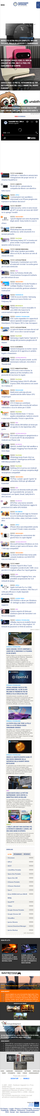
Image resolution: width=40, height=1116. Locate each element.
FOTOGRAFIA (11, 1073)
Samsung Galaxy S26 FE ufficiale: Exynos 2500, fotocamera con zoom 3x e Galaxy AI (19, 383)
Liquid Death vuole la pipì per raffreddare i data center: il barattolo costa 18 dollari (17, 795)
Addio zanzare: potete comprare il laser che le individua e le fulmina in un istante (19, 651)
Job (17, 1112)
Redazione (21, 1110)
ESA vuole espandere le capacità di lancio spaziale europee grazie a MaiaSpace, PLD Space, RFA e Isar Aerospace (19, 320)
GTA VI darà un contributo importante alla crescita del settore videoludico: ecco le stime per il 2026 (19, 405)
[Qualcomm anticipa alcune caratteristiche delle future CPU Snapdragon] (5, 391)
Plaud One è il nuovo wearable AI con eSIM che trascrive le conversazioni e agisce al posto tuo (18, 310)
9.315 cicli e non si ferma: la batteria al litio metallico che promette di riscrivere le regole (17, 372)
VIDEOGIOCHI (18, 1071)
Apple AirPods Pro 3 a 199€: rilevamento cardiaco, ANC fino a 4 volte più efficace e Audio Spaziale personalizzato (19, 590)
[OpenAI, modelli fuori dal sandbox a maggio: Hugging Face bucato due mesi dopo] (5, 446)
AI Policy (36, 1108)
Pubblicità (5, 1110)
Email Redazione (33, 1110)
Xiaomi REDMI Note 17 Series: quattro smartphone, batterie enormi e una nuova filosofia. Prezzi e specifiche (19, 416)
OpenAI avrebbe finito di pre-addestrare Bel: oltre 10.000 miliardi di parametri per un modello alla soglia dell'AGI (16, 690)
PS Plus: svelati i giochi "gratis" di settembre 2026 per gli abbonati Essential (18, 481)
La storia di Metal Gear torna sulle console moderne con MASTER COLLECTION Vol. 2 (19, 557)
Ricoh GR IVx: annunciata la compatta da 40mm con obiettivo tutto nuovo (18, 188)
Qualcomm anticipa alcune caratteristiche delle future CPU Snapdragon (18, 394)
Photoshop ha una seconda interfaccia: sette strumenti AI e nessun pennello (18, 231)
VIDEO (18, 1073)
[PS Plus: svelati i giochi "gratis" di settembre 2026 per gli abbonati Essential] (5, 478)
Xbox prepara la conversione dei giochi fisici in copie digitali (22, 536)
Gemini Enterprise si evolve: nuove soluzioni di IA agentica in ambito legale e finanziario (19, 351)
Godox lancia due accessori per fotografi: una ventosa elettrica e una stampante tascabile (22, 1050)
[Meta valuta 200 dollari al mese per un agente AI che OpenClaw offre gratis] (5, 424)
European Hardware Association (31, 1105)
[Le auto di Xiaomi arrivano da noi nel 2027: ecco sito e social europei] (5, 329)
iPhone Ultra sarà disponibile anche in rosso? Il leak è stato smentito (24, 528)
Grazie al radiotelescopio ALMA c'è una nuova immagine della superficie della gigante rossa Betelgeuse (19, 760)
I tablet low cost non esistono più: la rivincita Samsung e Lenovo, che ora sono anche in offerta (19, 829)
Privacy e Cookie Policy (23, 1108)
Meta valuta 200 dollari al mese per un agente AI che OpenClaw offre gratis (19, 426)
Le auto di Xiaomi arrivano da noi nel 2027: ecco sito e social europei (24, 330)
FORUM (25, 1073)
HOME (2, 1071)
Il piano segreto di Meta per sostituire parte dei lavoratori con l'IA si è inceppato (18, 613)
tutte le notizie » (35, 629)
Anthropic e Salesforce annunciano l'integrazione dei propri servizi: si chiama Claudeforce (19, 177)
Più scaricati (18, 854)
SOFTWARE (27, 1071)
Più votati (27, 854)
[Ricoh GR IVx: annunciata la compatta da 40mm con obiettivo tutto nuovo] (5, 185)
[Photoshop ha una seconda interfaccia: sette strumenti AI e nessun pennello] (5, 229)
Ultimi (10, 854)
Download (9, 849)
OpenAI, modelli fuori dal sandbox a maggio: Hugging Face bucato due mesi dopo (19, 448)
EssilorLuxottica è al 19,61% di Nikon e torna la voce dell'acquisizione (22, 1049)
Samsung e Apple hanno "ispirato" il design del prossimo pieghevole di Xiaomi (19, 340)
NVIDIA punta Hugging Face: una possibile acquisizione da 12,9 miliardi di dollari (18, 578)
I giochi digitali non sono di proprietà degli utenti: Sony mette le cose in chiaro (20, 221)
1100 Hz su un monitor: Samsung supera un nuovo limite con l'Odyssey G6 (18, 299)
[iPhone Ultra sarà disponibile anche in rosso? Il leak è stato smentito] (5, 526)
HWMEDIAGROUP (34, 1073)
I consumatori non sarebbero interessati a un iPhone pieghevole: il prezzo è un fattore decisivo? (19, 199)
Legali (11, 1108)
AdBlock (13, 1110)
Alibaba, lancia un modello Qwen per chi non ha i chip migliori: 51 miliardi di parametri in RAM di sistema (18, 624)
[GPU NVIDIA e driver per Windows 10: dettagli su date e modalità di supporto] (5, 600)
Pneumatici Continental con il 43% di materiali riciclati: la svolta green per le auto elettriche (19, 264)
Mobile (26, 1078)
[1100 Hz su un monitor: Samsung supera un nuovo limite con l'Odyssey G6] (5, 296)
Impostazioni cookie (27, 1112)
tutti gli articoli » (35, 113)
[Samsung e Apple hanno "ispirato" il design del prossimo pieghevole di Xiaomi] (5, 337)
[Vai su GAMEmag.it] (20, 973)
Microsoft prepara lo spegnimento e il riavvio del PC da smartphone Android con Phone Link (19, 437)
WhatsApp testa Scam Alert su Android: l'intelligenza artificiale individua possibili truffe (18, 459)
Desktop (14, 1078)
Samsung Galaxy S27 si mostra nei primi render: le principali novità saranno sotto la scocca (19, 242)
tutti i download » (29, 933)
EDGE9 (4, 1073)
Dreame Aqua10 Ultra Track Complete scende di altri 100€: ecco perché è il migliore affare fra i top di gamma (19, 567)
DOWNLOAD (36, 1071)
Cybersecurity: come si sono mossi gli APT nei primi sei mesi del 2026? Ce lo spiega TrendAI (19, 210)
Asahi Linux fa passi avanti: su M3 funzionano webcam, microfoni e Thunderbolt (19, 361)
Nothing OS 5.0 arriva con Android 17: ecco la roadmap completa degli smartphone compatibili (19, 470)
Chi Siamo (4, 1108)
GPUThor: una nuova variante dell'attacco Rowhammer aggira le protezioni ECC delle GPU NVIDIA (19, 505)
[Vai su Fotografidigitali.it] (20, 1023)
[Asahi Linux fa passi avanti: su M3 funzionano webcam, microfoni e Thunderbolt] (5, 359)
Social (12, 1112)
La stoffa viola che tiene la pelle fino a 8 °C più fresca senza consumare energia (18, 725)
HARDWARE (9, 1071)
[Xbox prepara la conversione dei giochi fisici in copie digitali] (5, 535)
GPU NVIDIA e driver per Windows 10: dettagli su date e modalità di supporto (18, 602)
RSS (7, 1112)
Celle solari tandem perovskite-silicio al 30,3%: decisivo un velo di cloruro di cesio (19, 253)
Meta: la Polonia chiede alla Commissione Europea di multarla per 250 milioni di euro (19, 275)
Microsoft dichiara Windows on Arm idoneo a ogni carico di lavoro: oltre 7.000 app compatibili (19, 546)
